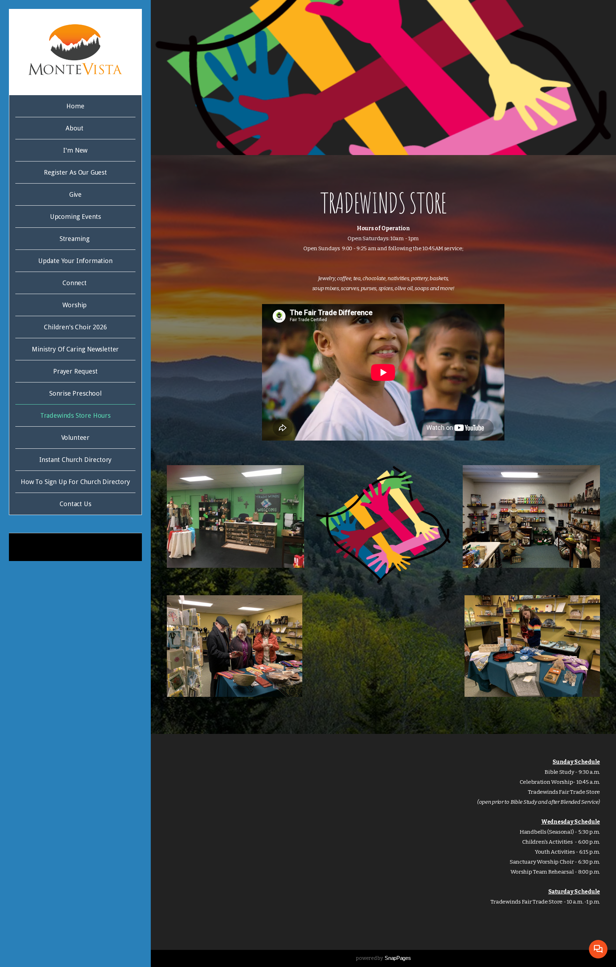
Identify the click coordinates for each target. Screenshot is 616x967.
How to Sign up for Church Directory (75, 481)
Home (75, 106)
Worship (75, 305)
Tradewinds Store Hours (75, 415)
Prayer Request (75, 371)
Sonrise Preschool (75, 393)
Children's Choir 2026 (75, 327)
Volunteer (75, 437)
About (75, 128)
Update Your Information (75, 260)
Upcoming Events (75, 216)
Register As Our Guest (75, 172)
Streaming (75, 238)
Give (75, 194)
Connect (75, 283)
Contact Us (75, 504)
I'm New (75, 150)
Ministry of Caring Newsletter (75, 349)
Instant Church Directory (75, 459)
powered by (383, 958)
